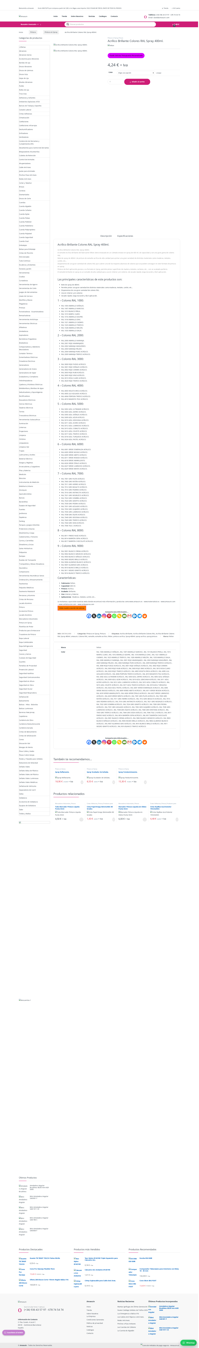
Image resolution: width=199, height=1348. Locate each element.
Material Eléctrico (25, 459)
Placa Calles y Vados (26, 751)
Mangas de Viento (26, 747)
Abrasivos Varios (25, 55)
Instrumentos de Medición (29, 482)
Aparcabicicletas (25, 494)
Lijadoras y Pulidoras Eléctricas (30, 384)
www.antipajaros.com (86, 604)
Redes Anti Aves (25, 179)
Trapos (21, 451)
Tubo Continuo (24, 261)
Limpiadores (23, 443)
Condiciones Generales (95, 1320)
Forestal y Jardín (25, 269)
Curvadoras (23, 280)
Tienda (166, 8)
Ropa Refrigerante (26, 646)
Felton (171, 636)
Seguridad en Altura (26, 681)
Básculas (22, 478)
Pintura (33, 32)
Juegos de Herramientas (28, 292)
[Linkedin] (99, 616)
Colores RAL (83, 636)
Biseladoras (23, 343)
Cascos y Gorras (25, 654)
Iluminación (23, 423)
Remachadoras (24, 315)
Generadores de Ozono (28, 369)
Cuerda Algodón (25, 206)
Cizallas (22, 277)
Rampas (22, 556)
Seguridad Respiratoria (28, 693)
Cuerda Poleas (24, 218)
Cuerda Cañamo (25, 210)
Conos (21, 739)
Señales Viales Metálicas (28, 782)
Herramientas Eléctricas (28, 323)
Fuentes (22, 509)
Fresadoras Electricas (27, 361)
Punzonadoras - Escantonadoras (31, 312)
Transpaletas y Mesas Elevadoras (31, 564)
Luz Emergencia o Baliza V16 (128, 1313)
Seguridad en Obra (26, 685)
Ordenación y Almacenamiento (30, 580)
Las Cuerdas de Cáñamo (126, 1327)
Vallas (21, 794)
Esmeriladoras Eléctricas (28, 357)
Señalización (24, 697)
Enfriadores (23, 133)
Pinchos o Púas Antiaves (126, 1324)
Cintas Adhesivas (92, 803)
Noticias (92, 16)
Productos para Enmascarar (29, 630)
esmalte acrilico (101, 636)
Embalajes (23, 245)
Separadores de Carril (27, 790)
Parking (22, 521)
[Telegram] (139, 616)
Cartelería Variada (26, 728)
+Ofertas (22, 47)
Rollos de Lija (24, 90)
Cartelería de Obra (26, 720)
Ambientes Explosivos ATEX (29, 102)
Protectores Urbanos (27, 529)
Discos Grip (23, 74)
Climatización (24, 118)
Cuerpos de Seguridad (27, 658)
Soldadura (23, 798)
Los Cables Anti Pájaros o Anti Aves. (130, 1317)
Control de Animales (26, 159)
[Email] (124, 616)
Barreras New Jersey (26, 712)
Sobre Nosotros (77, 16)
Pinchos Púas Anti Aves (28, 175)
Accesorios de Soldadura (28, 802)
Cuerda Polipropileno (27, 230)
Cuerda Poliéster (25, 222)
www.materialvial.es (151, 601)
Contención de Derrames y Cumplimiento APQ (29, 142)
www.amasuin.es (135, 601)
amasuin (74, 636)
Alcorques (23, 490)
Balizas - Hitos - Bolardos (28, 704)
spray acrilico (141, 636)
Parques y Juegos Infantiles (29, 525)
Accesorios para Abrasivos (29, 59)
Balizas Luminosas (26, 708)
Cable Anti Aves (25, 167)
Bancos (22, 498)
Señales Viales (24, 767)
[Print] (144, 616)
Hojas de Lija (24, 78)
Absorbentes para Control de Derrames (34, 148)
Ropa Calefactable (26, 642)
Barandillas (23, 502)
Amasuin (23, 1345)
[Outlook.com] (134, 616)
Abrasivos (22, 51)
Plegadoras (23, 304)
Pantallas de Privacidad (28, 666)
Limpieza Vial (24, 447)
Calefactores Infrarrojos (28, 125)
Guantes (22, 662)
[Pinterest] (109, 616)
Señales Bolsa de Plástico (28, 771)
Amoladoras (23, 331)
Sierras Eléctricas (25, 404)
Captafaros (23, 716)
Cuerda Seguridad (26, 237)
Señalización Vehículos (27, 786)
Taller (21, 810)
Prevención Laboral (26, 669)
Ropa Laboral (24, 638)
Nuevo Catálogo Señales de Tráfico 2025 (132, 1310)
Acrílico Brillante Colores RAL (144, 634)
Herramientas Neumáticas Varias (31, 576)
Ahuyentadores (25, 163)
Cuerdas (22, 202)
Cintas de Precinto (26, 253)
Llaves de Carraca (25, 296)
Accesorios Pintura (26, 611)
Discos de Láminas (26, 70)
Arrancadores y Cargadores (29, 466)
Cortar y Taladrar (25, 183)
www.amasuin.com (168, 601)
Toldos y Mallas (25, 814)
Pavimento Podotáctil (27, 591)
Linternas (22, 427)
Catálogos (103, 16)
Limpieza (22, 435)
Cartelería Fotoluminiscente (29, 724)
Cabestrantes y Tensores (28, 537)
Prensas (22, 308)
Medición (22, 474)
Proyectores (23, 431)
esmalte (91, 636)
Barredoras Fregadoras (28, 339)
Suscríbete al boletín (15, 1332)
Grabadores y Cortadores (28, 377)
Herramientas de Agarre (28, 284)
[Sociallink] (29, 1333)
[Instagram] (104, 616)
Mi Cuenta (176, 8)
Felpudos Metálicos (26, 588)
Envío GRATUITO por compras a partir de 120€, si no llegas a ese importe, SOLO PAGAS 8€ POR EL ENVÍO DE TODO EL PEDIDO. (80, 8)
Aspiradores (23, 335)
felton (110, 636)
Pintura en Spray (51, 32)
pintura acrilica (119, 636)
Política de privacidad (95, 1323)
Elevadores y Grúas (26, 544)
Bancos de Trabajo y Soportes (30, 106)
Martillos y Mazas (25, 300)
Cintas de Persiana (26, 599)
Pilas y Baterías (25, 470)
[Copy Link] (119, 616)
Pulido (21, 86)
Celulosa (22, 439)
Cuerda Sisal (24, 241)
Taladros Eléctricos (26, 408)
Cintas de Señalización (27, 736)
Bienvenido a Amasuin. (26, 8)
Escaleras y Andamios (27, 265)
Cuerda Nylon (24, 214)
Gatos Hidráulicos (25, 548)
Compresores (24, 572)
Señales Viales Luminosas (28, 778)
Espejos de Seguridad (27, 505)
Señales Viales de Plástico (28, 774)
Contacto (114, 16)
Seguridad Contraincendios (29, 677)
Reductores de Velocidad (28, 763)
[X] (94, 616)
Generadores (24, 365)
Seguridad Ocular (25, 689)
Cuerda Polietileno (26, 226)
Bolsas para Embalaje (27, 249)
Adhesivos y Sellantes (27, 98)
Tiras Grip (23, 94)
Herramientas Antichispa (28, 319)
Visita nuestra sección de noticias (71, 608)
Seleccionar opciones (79, 819)
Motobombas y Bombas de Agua (31, 388)
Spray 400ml (130, 636)
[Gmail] (129, 616)
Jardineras (23, 513)
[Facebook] (89, 616)
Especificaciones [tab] (125, 236)
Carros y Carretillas (26, 540)
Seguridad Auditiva (26, 673)
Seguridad (23, 650)
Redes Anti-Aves (123, 1320)
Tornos (21, 412)
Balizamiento (24, 701)
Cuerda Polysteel (25, 233)
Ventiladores (24, 137)
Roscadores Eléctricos (27, 400)
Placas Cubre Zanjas (26, 755)
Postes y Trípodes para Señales (31, 759)
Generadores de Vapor (27, 373)
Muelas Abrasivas (25, 82)
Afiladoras (23, 327)
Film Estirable (24, 257)
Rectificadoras (24, 396)
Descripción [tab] (106, 236)
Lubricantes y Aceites (27, 455)
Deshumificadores (26, 129)
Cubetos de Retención (27, 155)
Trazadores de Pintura (27, 634)
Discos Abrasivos (25, 66)
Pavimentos (23, 584)
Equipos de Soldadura (27, 805)
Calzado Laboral (25, 110)
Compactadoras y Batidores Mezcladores (29, 348)
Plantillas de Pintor (26, 626)
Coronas (22, 191)
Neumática (23, 568)
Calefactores (23, 121)
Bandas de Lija (24, 63)
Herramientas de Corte (27, 288)
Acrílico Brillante (126, 634)
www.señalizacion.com (67, 604)
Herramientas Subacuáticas (29, 419)
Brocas (21, 187)
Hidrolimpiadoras (25, 380)
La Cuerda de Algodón (125, 1330)
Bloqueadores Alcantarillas (29, 152)
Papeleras (23, 517)
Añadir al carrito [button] (80, 782)
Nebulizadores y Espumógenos (30, 392)
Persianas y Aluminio (27, 595)
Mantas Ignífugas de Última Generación (132, 1307)
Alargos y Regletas (26, 463)
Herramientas (24, 273)
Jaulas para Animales (27, 171)
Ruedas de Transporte (27, 560)
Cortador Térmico (25, 353)
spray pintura (152, 636)
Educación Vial (24, 743)
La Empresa (91, 1316)
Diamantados (24, 194)
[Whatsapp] (114, 616)
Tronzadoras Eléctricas (27, 415)
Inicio (55, 16)
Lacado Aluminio (25, 603)
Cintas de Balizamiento (28, 732)
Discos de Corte (25, 198)
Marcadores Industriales (62, 803)
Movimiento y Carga (26, 533)
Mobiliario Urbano (26, 486)
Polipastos (23, 552)
